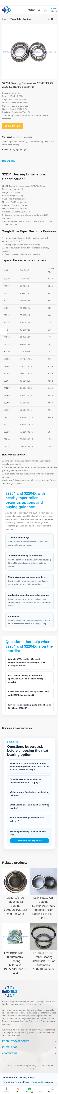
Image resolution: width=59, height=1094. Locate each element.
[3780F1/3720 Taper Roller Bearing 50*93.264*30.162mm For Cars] (15, 886)
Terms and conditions (42, 1085)
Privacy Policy (27, 1080)
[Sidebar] (3, 331)
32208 (7, 395)
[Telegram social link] (24, 150)
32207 (7, 388)
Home (5, 19)
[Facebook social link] (10, 150)
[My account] (39, 10)
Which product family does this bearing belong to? (25, 798)
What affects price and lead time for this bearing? (27, 811)
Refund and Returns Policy (16, 1085)
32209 (7, 403)
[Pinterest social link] (17, 150)
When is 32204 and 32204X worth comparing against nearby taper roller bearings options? (26, 667)
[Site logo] (6, 10)
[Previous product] (48, 19)
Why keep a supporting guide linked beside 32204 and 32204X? (26, 711)
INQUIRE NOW (14, 126)
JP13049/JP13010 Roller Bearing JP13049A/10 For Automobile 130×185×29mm (42, 964)
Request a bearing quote (28, 845)
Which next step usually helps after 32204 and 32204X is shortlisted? (25, 698)
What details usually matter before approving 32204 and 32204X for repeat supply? (27, 683)
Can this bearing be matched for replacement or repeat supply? (25, 786)
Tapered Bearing (35, 141)
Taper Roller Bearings (21, 19)
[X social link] (14, 150)
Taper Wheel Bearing (17, 141)
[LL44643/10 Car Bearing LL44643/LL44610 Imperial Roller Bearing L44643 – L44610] (42, 886)
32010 (7, 279)
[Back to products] (51, 19)
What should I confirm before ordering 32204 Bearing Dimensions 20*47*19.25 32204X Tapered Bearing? (28, 771)
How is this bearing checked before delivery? (27, 824)
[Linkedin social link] (21, 150)
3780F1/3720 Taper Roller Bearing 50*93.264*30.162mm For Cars (15, 909)
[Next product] (55, 19)
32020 (7, 351)
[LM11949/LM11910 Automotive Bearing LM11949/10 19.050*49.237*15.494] (15, 940)
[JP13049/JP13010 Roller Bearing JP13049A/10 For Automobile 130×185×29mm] (42, 940)
